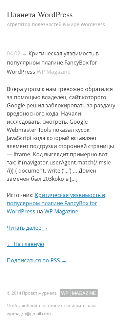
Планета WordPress (40, 14)
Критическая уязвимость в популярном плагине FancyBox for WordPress (53, 62)
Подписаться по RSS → (37, 260)
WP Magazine (61, 211)
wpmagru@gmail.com (29, 314)
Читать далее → (27, 227)
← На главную (25, 244)
